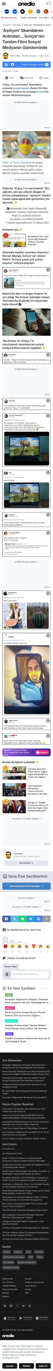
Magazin (10, 1008)
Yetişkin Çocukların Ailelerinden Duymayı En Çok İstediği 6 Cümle (27, 1040)
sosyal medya (21, 88)
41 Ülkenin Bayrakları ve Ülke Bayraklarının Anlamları (25, 1228)
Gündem (17, 25)
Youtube (39, 1252)
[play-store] (26, 1318)
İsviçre (40, 91)
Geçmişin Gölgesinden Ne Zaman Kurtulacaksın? (24, 1097)
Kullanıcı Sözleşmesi (34, 1282)
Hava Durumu (8, 1149)
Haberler (6, 25)
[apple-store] (10, 1318)
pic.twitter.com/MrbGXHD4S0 (26, 219)
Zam (28, 1252)
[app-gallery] (42, 1318)
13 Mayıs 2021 (41, 222)
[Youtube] (23, 1305)
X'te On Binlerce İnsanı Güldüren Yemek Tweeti (23, 1138)
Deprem (18, 1252)
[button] (42, 332)
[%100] (22, 11)
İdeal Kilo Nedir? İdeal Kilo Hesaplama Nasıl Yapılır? (25, 1210)
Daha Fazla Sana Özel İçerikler (25, 886)
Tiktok (40, 1257)
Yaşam (9, 1034)
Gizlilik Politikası (9, 1286)
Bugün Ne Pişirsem (26, 1262)
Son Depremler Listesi (12, 1153)
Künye (28, 1289)
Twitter (7, 1252)
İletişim (5, 1296)
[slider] (26, 328)
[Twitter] (17, 1305)
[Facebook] (11, 1305)
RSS (27, 1293)
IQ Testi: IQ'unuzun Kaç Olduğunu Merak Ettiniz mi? (25, 1239)
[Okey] (15, 11)
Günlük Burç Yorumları (14, 1257)
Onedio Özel (11, 1021)
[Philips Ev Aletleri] (7, 11)
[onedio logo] (24, 1336)
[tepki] (5, 946)
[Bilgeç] (46, 11)
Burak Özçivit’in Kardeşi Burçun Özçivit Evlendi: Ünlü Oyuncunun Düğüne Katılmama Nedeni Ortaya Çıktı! (25, 1014)
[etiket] (5, 235)
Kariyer (28, 1278)
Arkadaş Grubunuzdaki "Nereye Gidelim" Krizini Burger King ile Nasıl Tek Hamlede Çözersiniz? (26, 1027)
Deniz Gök (31, 56)
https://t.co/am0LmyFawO (26, 215)
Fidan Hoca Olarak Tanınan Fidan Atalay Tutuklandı (24, 1128)
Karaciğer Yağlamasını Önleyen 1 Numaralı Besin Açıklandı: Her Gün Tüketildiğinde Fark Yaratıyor (27, 1001)
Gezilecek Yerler (11, 1267)
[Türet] (38, 11)
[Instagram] (4, 1305)
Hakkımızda (7, 1278)
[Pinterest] (29, 1305)
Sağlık (9, 995)
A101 (31, 1257)
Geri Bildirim (7, 1282)
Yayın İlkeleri (30, 1286)
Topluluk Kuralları (10, 1289)
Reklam (5, 1293)
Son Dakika (8, 1262)
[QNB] (30, 11)
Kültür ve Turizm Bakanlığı (16, 162)
